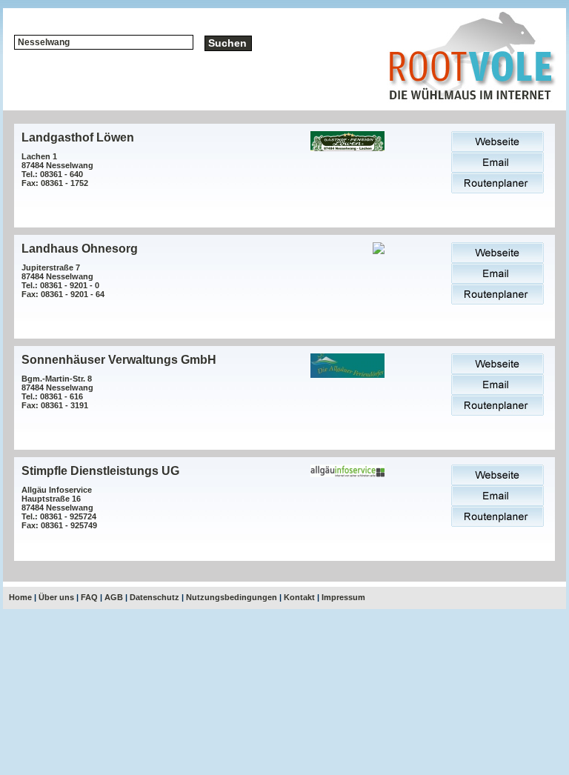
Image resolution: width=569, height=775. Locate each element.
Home (20, 597)
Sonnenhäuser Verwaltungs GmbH (118, 359)
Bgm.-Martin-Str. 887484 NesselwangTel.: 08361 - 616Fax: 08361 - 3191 (57, 392)
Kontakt (299, 597)
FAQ (89, 597)
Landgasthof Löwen (77, 137)
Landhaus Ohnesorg (79, 248)
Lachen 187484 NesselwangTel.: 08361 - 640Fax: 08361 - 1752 (57, 169)
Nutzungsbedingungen (231, 597)
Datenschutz (154, 597)
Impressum (343, 597)
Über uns (56, 597)
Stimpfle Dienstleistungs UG (100, 471)
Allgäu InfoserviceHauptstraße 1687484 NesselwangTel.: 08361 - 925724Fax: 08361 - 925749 (59, 507)
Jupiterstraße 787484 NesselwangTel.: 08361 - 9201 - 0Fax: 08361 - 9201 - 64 (62, 281)
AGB (113, 597)
